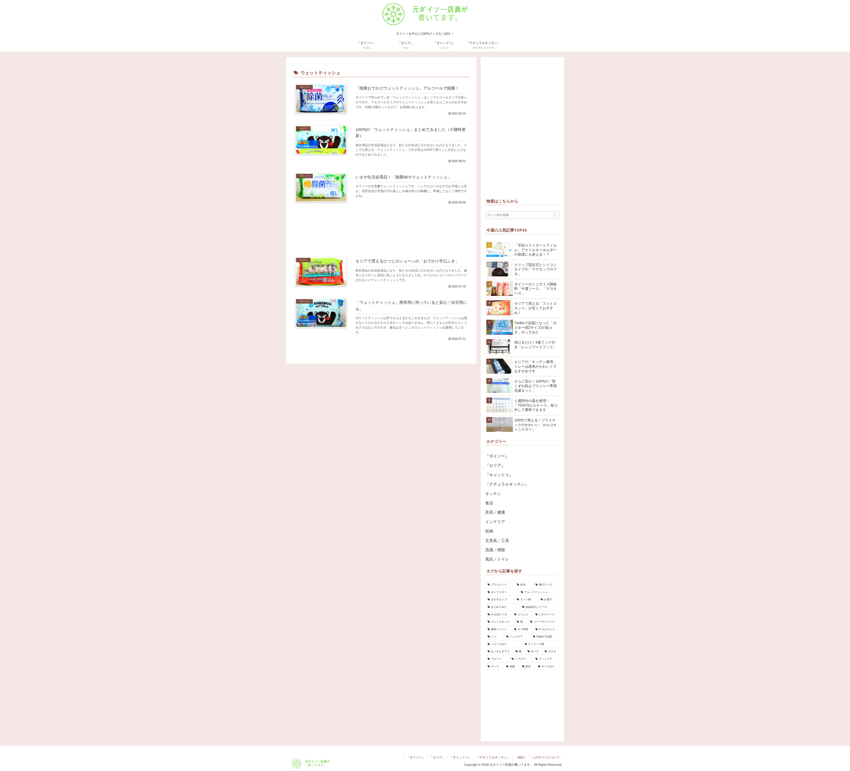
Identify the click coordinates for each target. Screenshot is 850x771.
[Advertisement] (381, 229)
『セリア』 (437, 757)
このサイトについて (546, 757)
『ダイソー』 (415, 757)
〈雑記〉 (521, 757)
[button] (555, 214)
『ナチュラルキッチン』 (493, 757)
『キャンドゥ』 (460, 757)
